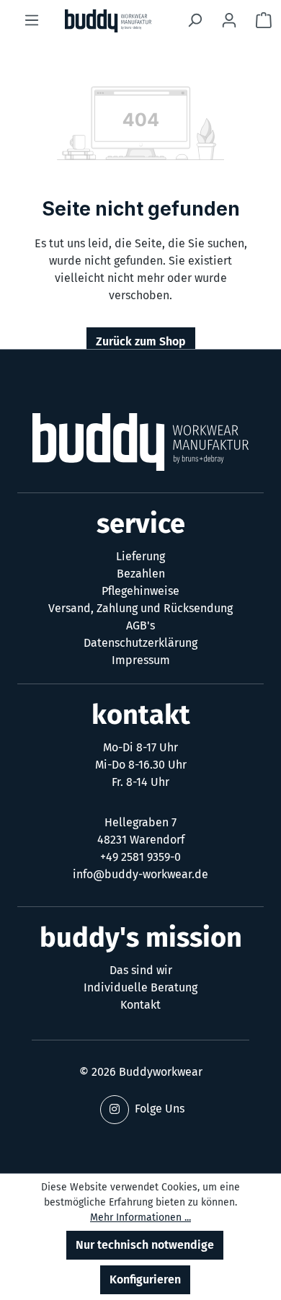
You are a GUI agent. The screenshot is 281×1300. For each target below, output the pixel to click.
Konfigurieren (145, 1279)
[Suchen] (194, 20)
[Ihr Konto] (229, 20)
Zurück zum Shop (141, 341)
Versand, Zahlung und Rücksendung (140, 608)
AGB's (140, 625)
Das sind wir (141, 970)
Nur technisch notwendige (145, 1245)
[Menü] (31, 20)
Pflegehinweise (140, 591)
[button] (114, 1109)
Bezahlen (141, 573)
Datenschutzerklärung (140, 643)
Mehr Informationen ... (140, 1217)
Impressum (141, 660)
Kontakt (140, 1005)
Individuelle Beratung (140, 987)
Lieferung (140, 556)
